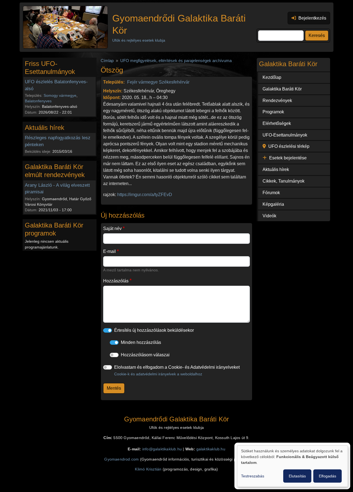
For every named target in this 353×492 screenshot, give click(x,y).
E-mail (109, 251)
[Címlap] (65, 27)
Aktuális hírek (276, 169)
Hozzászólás (116, 281)
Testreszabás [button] (252, 476)
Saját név (112, 228)
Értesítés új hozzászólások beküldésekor (154, 330)
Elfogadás (327, 476)
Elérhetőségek (277, 123)
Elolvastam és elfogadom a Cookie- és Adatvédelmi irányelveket (177, 370)
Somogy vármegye (60, 95)
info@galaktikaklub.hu (162, 449)
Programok (273, 111)
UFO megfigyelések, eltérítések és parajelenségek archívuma (176, 60)
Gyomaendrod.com (121, 459)
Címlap (107, 60)
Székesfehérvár (174, 82)
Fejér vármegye (142, 82)
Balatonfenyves (38, 101)
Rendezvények (277, 100)
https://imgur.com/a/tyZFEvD (144, 194)
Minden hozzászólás (141, 342)
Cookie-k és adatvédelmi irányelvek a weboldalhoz (158, 374)
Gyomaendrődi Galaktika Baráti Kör (179, 24)
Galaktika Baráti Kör (282, 89)
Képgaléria (273, 204)
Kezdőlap (272, 77)
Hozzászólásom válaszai (145, 354)
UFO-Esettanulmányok (285, 135)
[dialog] (292, 465)
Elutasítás (297, 476)
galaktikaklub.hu (210, 449)
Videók (269, 215)
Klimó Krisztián (148, 469)
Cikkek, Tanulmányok (283, 181)
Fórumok (271, 192)
